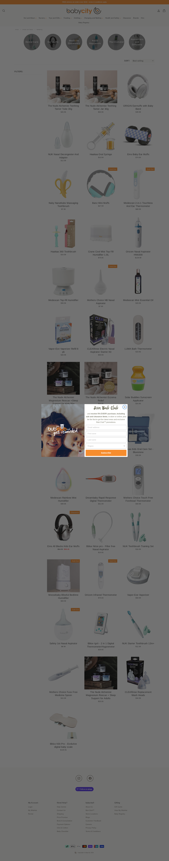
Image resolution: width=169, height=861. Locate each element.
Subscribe (106, 453)
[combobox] (105, 446)
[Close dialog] (125, 407)
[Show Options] (124, 446)
